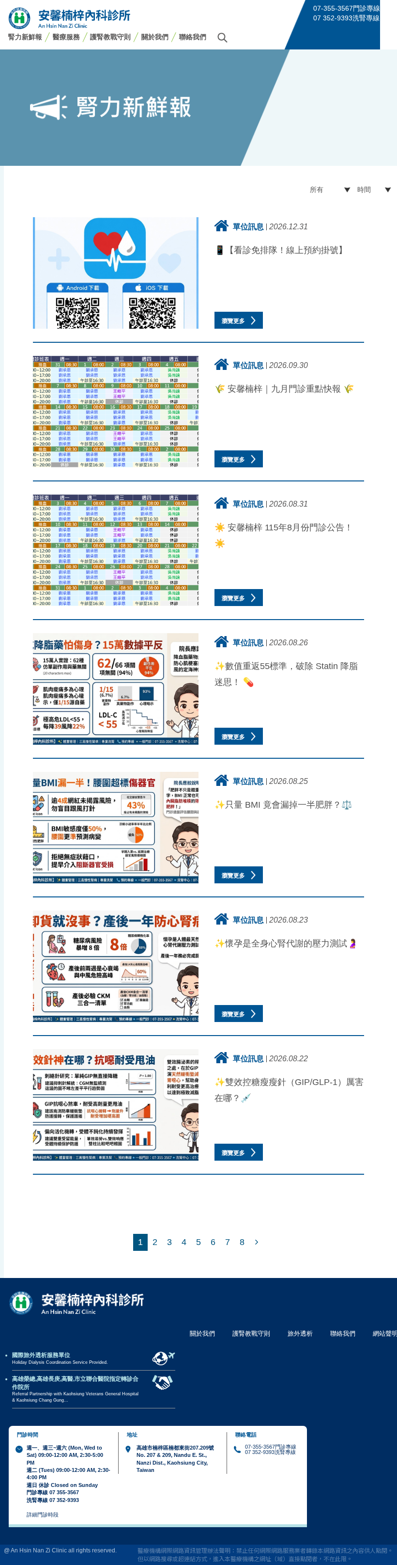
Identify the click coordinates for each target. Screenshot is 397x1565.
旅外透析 (300, 1333)
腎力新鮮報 (25, 37)
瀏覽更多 (234, 321)
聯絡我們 (192, 37)
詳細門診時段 (43, 1514)
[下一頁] (256, 1242)
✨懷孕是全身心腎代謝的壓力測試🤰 (286, 943)
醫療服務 (66, 37)
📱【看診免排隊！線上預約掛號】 (280, 250)
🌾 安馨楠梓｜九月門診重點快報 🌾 (284, 389)
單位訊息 (248, 226)
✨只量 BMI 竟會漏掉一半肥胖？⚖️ (283, 805)
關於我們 (154, 37)
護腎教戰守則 (110, 37)
